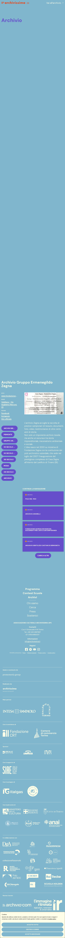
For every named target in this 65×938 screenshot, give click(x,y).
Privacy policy (42, 653)
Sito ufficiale (6, 419)
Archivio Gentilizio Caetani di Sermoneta (42, 545)
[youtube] (34, 649)
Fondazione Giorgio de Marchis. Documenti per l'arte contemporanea (41, 529)
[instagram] (38, 649)
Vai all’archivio (53, 3)
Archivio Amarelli (32, 514)
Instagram (5, 416)
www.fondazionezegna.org (12, 396)
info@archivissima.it (32, 641)
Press (24, 653)
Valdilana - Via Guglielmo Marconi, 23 (9, 404)
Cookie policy (51, 653)
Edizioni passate (31, 653)
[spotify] (30, 649)
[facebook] (26, 649)
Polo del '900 (30, 499)
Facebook (5, 413)
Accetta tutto (32, 924)
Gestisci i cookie (32, 929)
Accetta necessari (32, 934)
